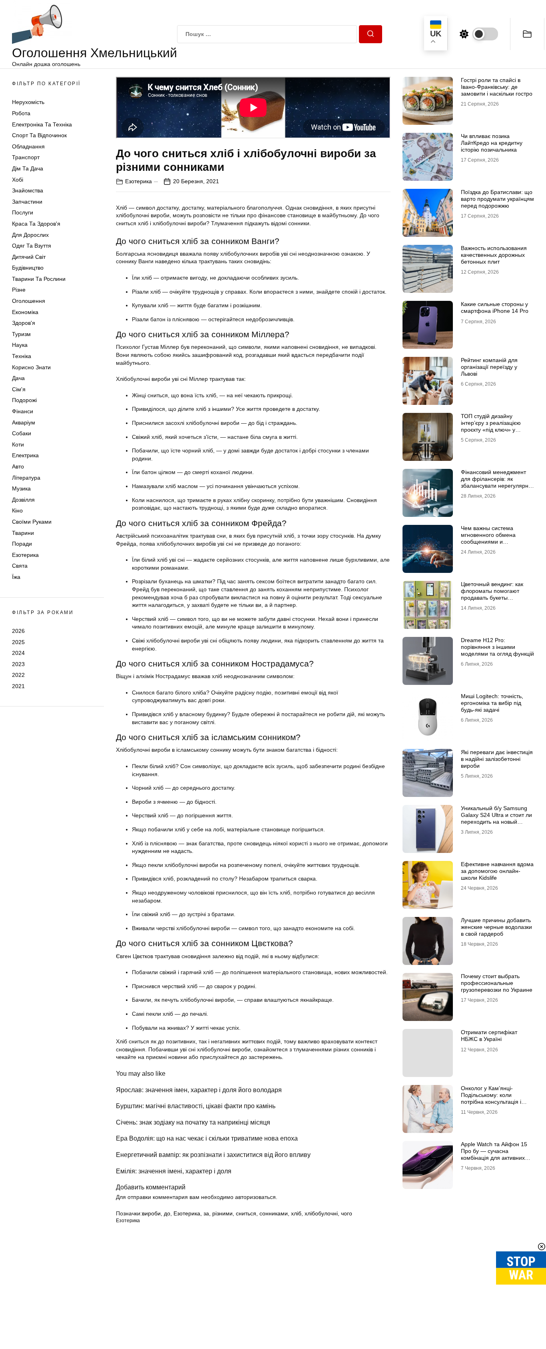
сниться (246, 1213)
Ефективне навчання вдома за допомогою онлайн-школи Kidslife (497, 871)
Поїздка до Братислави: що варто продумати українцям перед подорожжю (497, 199)
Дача (18, 378)
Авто (18, 466)
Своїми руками (32, 521)
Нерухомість (28, 102)
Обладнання (28, 146)
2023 (18, 664)
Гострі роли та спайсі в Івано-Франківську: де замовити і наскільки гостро (496, 87)
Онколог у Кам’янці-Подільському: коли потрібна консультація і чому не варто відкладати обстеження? (494, 1101)
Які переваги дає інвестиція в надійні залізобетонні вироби (497, 759)
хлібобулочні (321, 1213)
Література (26, 477)
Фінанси (22, 411)
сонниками (273, 1213)
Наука (20, 345)
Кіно (17, 510)
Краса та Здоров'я (36, 223)
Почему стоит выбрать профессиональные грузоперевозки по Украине (496, 983)
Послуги (22, 212)
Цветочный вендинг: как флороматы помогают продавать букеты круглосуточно (492, 594)
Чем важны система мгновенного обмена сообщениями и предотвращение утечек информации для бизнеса (495, 541)
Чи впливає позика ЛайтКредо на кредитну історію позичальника (491, 143)
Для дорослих (30, 235)
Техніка (21, 356)
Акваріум (23, 422)
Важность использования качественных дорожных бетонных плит (494, 255)
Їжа (16, 577)
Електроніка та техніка (42, 124)
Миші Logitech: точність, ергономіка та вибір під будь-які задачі (492, 703)
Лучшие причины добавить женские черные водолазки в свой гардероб (496, 927)
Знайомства (27, 190)
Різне (19, 289)
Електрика (25, 455)
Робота (21, 113)
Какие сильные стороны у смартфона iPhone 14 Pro (494, 307)
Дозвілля (23, 499)
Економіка (25, 312)
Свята (20, 565)
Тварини (23, 533)
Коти (18, 444)
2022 (18, 675)
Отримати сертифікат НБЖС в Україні (489, 1035)
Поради (22, 543)
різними (222, 1213)
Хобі (17, 179)
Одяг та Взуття (31, 245)
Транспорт (26, 157)
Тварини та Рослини (39, 279)
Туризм (21, 334)
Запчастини (27, 201)
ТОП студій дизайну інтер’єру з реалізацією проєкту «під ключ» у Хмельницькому (491, 426)
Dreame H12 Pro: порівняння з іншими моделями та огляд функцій (497, 647)
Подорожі (24, 400)
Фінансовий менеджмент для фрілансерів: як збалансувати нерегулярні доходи (495, 482)
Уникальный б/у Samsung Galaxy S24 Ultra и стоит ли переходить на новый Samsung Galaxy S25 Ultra (496, 818)
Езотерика (25, 555)
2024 (18, 653)
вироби (151, 1213)
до (167, 1213)
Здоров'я (23, 323)
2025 (18, 641)
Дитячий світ (29, 257)
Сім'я (19, 389)
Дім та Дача (27, 168)
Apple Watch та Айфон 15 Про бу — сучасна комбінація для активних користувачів (494, 1154)
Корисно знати (31, 367)
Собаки (21, 433)
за (206, 1213)
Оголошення (28, 301)
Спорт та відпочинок (39, 135)
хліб (296, 1213)
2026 (18, 631)
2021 (18, 686)
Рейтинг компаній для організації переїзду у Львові (489, 367)
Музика (21, 488)
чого (346, 1213)
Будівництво (28, 267)
